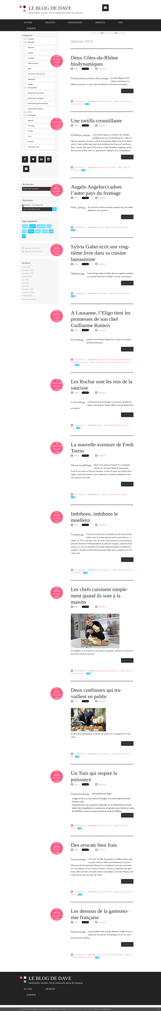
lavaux (44, 231)
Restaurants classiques (36, 93)
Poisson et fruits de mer (36, 74)
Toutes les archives (29, 299)
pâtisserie (125, 570)
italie (119, 227)
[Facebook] (25, 159)
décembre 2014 (95, 33)
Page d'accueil (109, 33)
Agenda (30, 120)
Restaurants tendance (35, 109)
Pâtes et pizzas (33, 63)
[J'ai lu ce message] (159, 1009)
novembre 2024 (28, 292)
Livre (29, 136)
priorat (123, 494)
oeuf (77, 170)
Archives (50, 989)
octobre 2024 (27, 295)
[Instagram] (49, 159)
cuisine (32, 226)
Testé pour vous (33, 147)
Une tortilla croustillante (96, 120)
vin (24, 236)
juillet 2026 (26, 267)
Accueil (28, 22)
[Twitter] (33, 159)
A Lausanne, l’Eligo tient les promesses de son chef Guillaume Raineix (100, 319)
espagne (117, 494)
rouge (38, 231)
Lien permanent (79, 101)
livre (24, 231)
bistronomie (115, 362)
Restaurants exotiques (36, 98)
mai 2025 (25, 283)
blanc (49, 226)
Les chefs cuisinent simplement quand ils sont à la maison (99, 595)
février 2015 (122, 33)
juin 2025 (25, 280)
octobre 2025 (27, 277)
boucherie (112, 425)
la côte (25, 226)
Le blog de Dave (50, 8)
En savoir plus (106, 1009)
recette (31, 231)
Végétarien (31, 79)
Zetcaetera (32, 115)
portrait (117, 293)
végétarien (128, 891)
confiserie (120, 754)
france (129, 101)
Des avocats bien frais (94, 845)
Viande (30, 84)
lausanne (124, 227)
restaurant (41, 226)
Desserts (31, 47)
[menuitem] (29, 22)
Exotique (31, 58)
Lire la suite (127, 91)
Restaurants (75, 22)
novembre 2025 (28, 273)
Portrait (30, 141)
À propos (31, 28)
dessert (78, 572)
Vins (120, 22)
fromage (113, 227)
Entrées (30, 53)
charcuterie (120, 425)
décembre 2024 (27, 289)
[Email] (105, 7)
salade (73, 894)
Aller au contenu (7, 2)
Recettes (50, 22)
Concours (31, 126)
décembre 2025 (27, 270)
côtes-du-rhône (77, 104)
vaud (51, 231)
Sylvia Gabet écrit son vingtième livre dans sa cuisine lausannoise (100, 253)
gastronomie (79, 673)
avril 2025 (25, 286)
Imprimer (101, 69)
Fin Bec (30, 131)
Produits (100, 22)
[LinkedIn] (41, 159)
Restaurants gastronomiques (38, 103)
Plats (29, 69)
